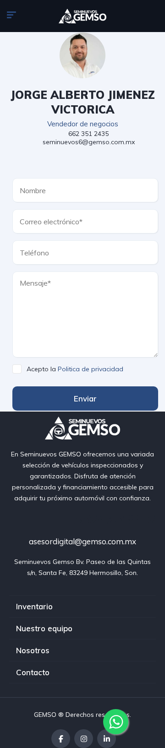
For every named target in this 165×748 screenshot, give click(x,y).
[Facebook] (60, 738)
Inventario (34, 606)
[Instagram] (83, 738)
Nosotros (33, 650)
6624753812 (114, 519)
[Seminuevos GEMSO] (83, 16)
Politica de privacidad (90, 369)
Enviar (85, 398)
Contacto (33, 672)
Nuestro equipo (44, 628)
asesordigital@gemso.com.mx (82, 541)
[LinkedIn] (106, 738)
